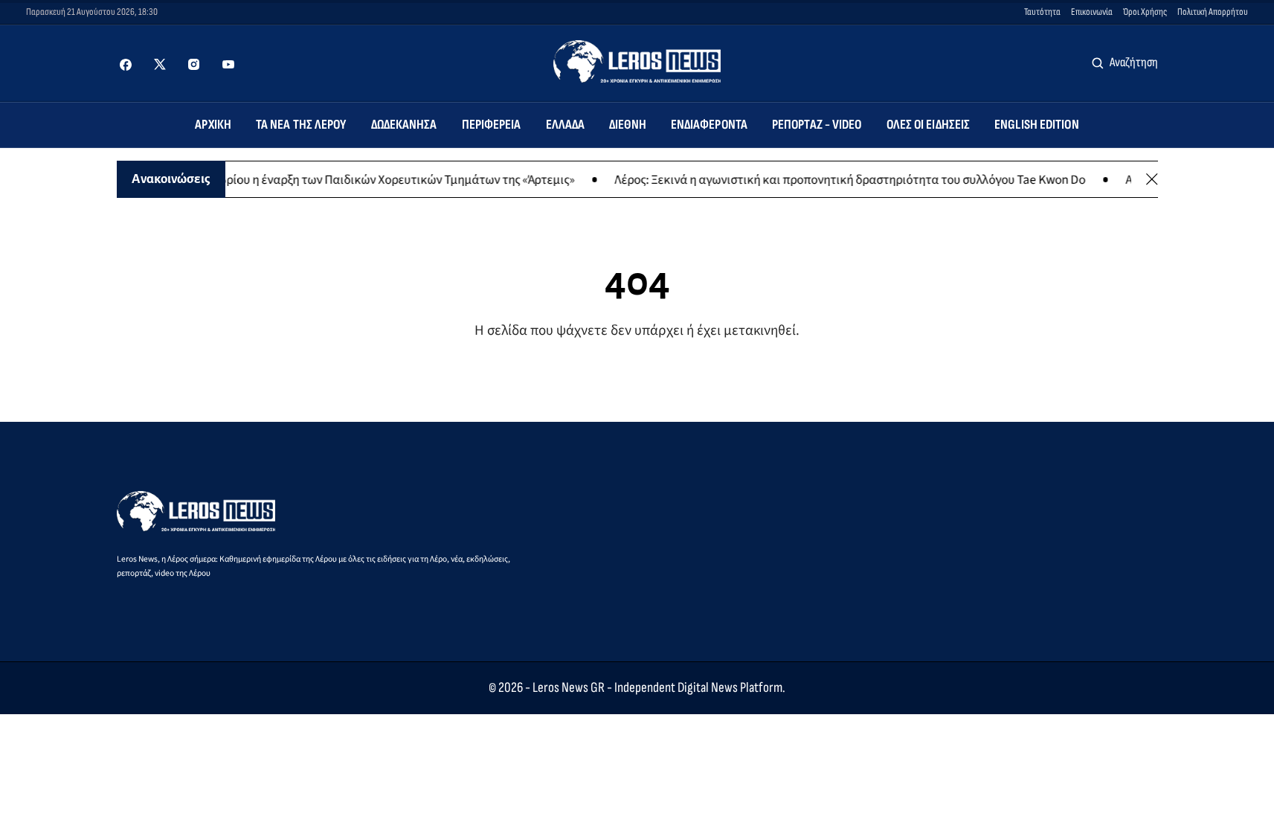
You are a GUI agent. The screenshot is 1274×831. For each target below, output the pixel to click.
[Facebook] (125, 64)
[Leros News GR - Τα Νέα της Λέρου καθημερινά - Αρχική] (637, 61)
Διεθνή (627, 124)
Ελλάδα (565, 124)
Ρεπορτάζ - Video (817, 124)
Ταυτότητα (1042, 12)
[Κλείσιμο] (1152, 179)
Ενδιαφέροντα (709, 124)
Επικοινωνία (1092, 12)
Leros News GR (569, 687)
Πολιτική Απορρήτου (1212, 12)
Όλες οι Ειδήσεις (929, 124)
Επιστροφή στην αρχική (637, 374)
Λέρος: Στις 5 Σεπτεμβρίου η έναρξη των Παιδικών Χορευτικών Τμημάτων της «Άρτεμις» (449, 179)
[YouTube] (228, 64)
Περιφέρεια (491, 124)
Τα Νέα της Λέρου (301, 124)
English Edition (1036, 124)
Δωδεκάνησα (404, 124)
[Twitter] (160, 64)
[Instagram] (194, 64)
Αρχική (213, 124)
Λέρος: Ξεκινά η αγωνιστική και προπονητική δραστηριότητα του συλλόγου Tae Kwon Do (956, 179)
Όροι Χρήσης (1145, 12)
